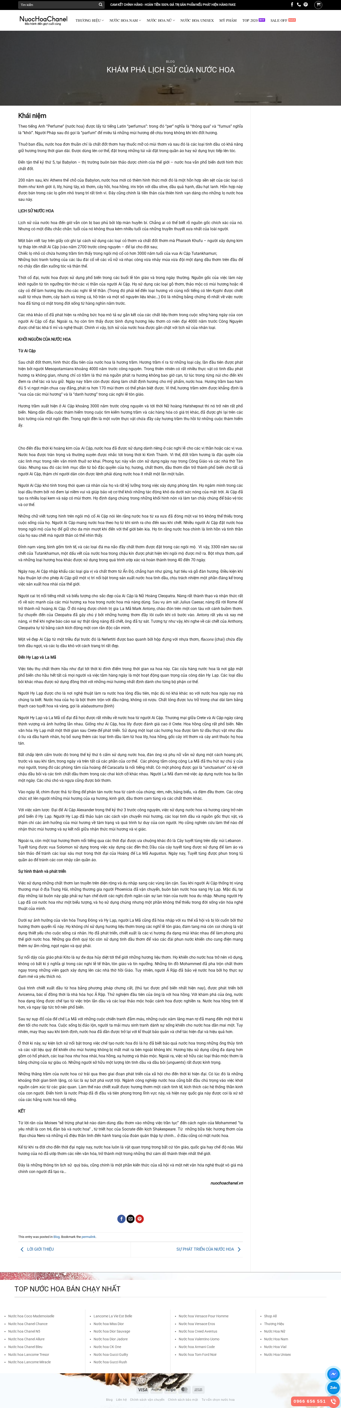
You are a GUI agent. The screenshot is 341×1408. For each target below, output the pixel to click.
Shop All (270, 1316)
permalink (89, 1237)
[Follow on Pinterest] (306, 4)
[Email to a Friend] (131, 1219)
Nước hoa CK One (107, 1347)
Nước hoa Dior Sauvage (112, 1331)
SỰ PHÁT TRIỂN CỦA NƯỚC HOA (205, 1249)
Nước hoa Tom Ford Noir (198, 1355)
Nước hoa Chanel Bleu (25, 1347)
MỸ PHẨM (228, 20)
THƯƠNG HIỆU (88, 20)
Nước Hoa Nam (276, 1339)
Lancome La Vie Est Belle (113, 1316)
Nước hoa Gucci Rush (110, 1362)
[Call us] (299, 4)
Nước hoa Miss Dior (109, 1324)
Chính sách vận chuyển (147, 1400)
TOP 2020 (250, 20)
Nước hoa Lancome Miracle (29, 1362)
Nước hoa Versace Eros (197, 1324)
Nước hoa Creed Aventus (198, 1331)
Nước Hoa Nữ (274, 1331)
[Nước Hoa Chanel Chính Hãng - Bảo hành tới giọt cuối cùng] (43, 20)
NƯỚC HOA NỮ (159, 20)
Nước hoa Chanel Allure (26, 1339)
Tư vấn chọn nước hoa (218, 1400)
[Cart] (318, 5)
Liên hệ (121, 1400)
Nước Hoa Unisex (277, 1355)
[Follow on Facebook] (292, 4)
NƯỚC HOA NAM (124, 20)
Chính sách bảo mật (183, 1400)
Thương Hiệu (274, 1324)
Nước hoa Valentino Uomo (199, 1339)
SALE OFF (279, 20)
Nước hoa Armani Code (197, 1347)
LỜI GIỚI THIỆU (40, 1249)
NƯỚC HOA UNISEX (197, 20)
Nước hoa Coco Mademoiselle (31, 1316)
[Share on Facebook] (121, 1219)
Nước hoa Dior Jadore (111, 1339)
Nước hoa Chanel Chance (27, 1324)
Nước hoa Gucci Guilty (111, 1355)
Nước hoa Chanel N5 (24, 1331)
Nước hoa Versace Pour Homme (203, 1316)
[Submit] (100, 5)
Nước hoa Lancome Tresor (28, 1355)
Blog (170, 61)
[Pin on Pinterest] (140, 1219)
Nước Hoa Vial (275, 1347)
